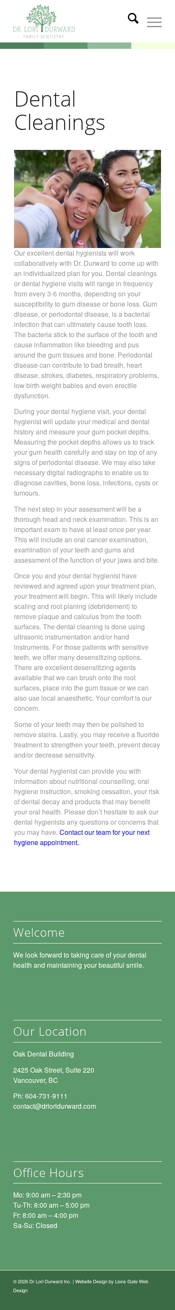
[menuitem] (128, 21)
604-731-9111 (46, 1096)
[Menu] (150, 21)
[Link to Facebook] (155, 1299)
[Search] (128, 21)
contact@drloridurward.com (54, 1106)
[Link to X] (142, 1299)
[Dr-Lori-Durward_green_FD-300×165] (72, 21)
